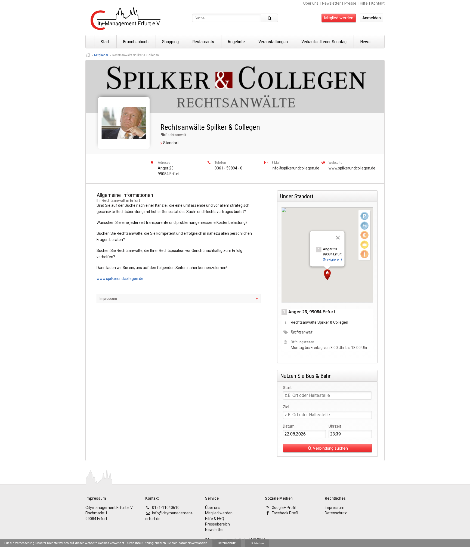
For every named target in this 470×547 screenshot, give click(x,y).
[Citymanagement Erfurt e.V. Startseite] (125, 19)
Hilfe (364, 3)
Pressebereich (217, 524)
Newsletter (331, 3)
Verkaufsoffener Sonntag (324, 41)
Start (105, 41)
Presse (350, 3)
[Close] (338, 237)
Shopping (170, 41)
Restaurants (203, 41)
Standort (171, 142)
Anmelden (371, 18)
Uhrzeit (335, 426)
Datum (289, 426)
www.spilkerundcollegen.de (352, 168)
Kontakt (378, 3)
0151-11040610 (166, 507)
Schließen (257, 543)
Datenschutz (336, 513)
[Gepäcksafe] (364, 244)
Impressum (108, 298)
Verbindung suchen (330, 448)
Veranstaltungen (273, 41)
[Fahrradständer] (364, 225)
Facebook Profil (285, 513)
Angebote (236, 41)
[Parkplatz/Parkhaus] (364, 216)
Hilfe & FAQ (214, 519)
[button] (327, 274)
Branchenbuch (136, 41)
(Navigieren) (332, 259)
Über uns (311, 3)
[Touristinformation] (364, 254)
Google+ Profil (284, 507)
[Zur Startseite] (88, 55)
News (365, 41)
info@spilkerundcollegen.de (295, 168)
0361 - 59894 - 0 (228, 168)
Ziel (286, 407)
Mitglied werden (338, 18)
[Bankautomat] (364, 235)
